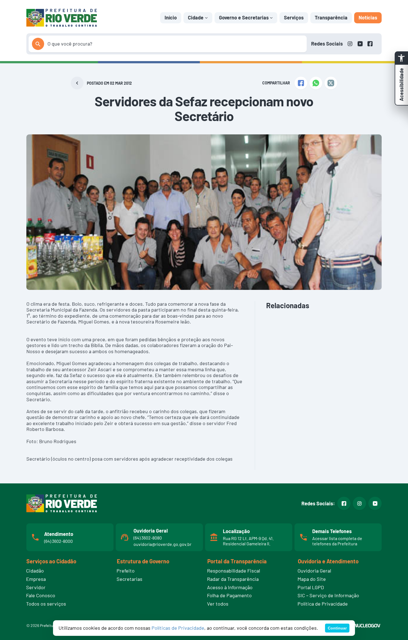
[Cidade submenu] (206, 17)
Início (171, 17)
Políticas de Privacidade (178, 628)
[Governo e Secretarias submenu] (271, 17)
